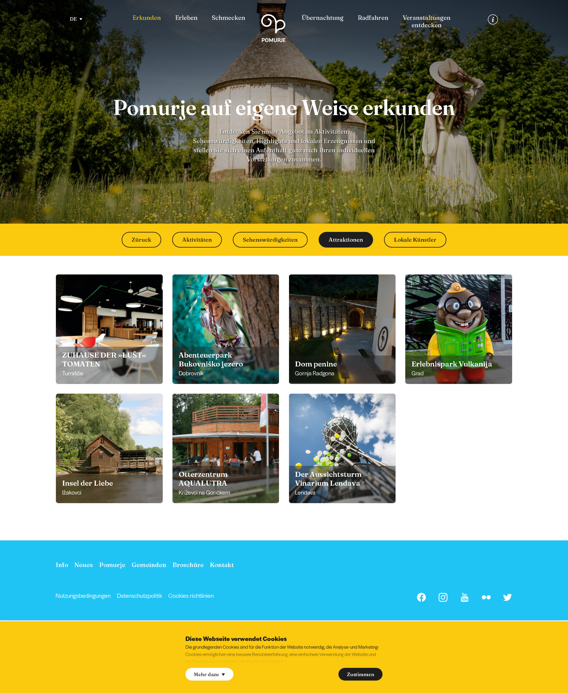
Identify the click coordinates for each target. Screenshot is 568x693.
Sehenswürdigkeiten (270, 239)
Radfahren (373, 17)
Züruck (141, 239)
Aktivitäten (197, 239)
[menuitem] (147, 18)
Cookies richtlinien (191, 595)
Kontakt (222, 564)
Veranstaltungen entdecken (427, 21)
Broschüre (188, 564)
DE (73, 19)
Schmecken (228, 17)
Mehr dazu (206, 674)
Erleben (186, 17)
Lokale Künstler (415, 239)
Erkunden (147, 17)
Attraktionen (346, 239)
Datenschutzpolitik (139, 595)
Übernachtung (322, 17)
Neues (83, 564)
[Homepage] (273, 29)
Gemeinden (149, 564)
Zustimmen (360, 674)
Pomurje (112, 564)
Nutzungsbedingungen (83, 595)
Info (62, 564)
